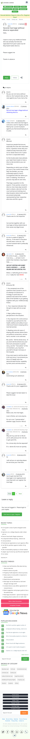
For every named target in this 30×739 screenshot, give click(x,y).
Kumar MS (10, 24)
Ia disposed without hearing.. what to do (13, 538)
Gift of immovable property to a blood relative (15, 549)
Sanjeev (8, 120)
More (14, 11)
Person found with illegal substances (12, 536)
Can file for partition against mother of (16, 625)
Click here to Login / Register (12, 514)
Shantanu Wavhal (10, 106)
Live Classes (9, 6)
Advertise (16, 719)
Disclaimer (7, 721)
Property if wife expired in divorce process (16, 573)
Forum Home (15, 694)
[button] (26, 25)
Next (20, 494)
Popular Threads (15, 703)
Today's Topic (15, 700)
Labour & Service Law (7, 676)
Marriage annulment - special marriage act (16, 594)
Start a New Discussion (15, 601)
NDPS (15, 9)
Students (10, 683)
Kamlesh (8, 474)
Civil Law (13, 669)
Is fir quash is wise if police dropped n (15, 647)
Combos (17, 6)
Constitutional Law (21, 669)
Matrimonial (23, 9)
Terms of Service (23, 719)
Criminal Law (5, 672)
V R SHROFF (9, 406)
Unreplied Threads (15, 605)
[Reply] (25, 102)
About (3, 719)
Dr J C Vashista (9, 371)
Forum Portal (15, 697)
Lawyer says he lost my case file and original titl (15, 552)
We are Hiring (9, 719)
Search (25, 659)
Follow (15, 77)
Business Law (5, 669)
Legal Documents (19, 676)
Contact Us (21, 721)
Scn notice (5, 554)
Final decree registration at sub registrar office (15, 543)
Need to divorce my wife (10, 570)
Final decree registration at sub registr (15, 632)
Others (16, 683)
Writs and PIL (7, 9)
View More (3, 557)
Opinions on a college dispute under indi (16, 650)
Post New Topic (15, 706)
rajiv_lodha (8, 254)
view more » (25, 655)
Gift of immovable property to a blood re (16, 636)
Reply (6, 77)
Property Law (21, 679)
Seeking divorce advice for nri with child (15, 597)
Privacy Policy (14, 721)
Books (24, 6)
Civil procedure (6, 541)
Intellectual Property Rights (9, 679)
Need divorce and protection (12, 579)
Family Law (13, 672)
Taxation (4, 683)
